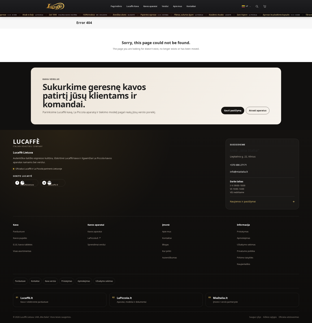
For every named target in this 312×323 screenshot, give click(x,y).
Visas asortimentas (22, 251)
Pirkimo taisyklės (245, 257)
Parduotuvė (19, 231)
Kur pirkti (166, 251)
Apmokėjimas (243, 238)
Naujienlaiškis (243, 264)
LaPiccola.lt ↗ (94, 238)
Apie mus (177, 6)
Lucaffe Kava (132, 6)
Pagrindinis (116, 6)
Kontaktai (191, 6)
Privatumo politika (246, 251)
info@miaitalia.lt (239, 171)
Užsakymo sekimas (246, 244)
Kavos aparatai (150, 6)
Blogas (165, 244)
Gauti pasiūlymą (232, 110)
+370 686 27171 (238, 164)
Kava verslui (50, 281)
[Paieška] (256, 6)
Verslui (165, 6)
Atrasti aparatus (257, 110)
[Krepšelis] (264, 6)
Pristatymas (242, 231)
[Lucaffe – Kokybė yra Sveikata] (55, 6)
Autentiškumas (169, 257)
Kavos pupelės (20, 238)
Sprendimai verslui (96, 244)
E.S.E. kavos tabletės (22, 244)
